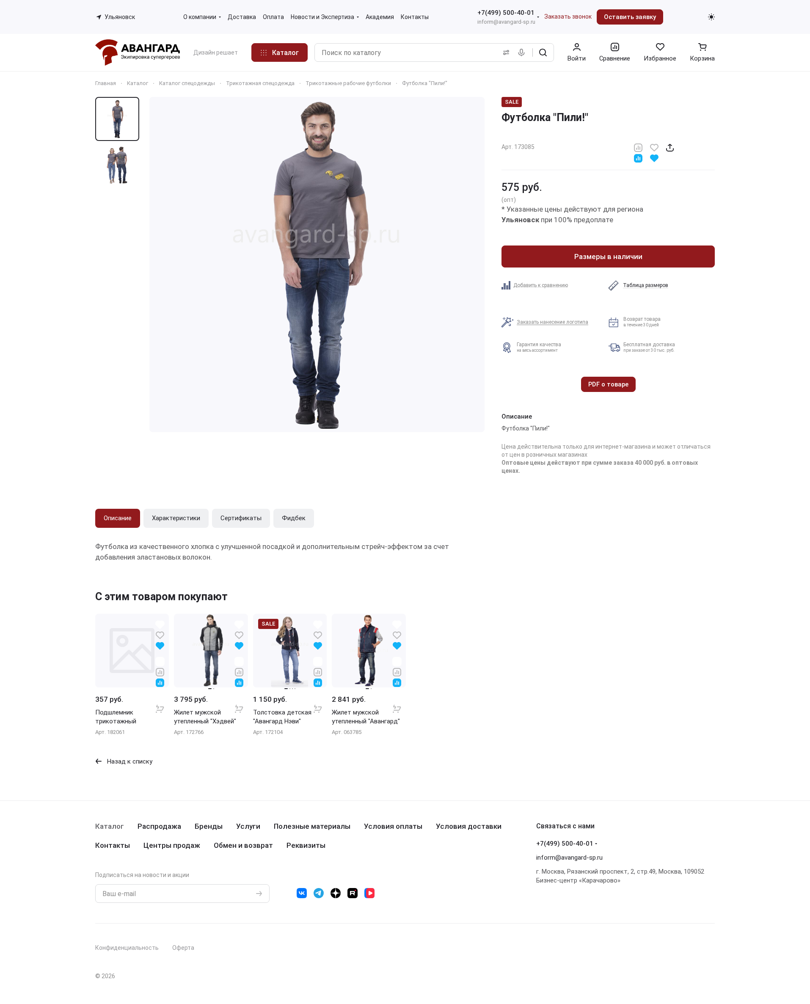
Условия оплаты (393, 826)
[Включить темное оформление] (711, 17)
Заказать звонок (568, 16)
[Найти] (543, 52)
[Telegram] (319, 893)
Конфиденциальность (127, 947)
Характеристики (176, 518)
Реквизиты (306, 845)
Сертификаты (241, 518)
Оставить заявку (630, 17)
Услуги (248, 826)
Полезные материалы (312, 826)
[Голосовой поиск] (523, 52)
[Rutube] (352, 893)
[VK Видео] (369, 893)
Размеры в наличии (608, 256)
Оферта (183, 947)
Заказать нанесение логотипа (552, 322)
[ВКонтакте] (302, 893)
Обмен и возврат (243, 845)
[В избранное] (654, 147)
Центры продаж (171, 845)
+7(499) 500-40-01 (505, 13)
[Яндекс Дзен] (336, 893)
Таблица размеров (645, 285)
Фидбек (294, 518)
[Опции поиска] (504, 52)
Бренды (209, 826)
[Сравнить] (638, 147)
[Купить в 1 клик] (160, 703)
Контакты (112, 845)
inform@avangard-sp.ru (506, 22)
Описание (118, 518)
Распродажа (159, 826)
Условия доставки (468, 826)
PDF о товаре (608, 384)
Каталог (109, 826)
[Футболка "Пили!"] (317, 264)
